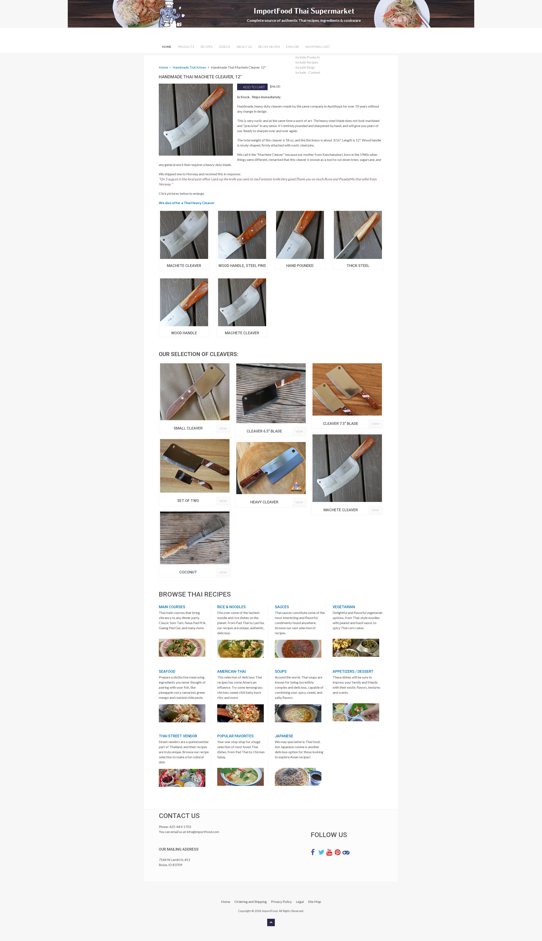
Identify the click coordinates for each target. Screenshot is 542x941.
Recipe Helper (269, 46)
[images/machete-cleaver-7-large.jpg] (242, 302)
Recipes (206, 46)
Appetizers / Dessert (353, 671)
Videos (224, 46)
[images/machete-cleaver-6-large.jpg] (184, 302)
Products (186, 46)
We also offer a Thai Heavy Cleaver (186, 203)
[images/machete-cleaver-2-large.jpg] (184, 235)
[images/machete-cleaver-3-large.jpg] (242, 235)
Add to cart (253, 87)
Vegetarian (344, 607)
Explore (292, 46)
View (223, 428)
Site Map (314, 902)
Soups (281, 671)
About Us (244, 46)
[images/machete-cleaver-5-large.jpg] (358, 235)
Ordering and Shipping (250, 902)
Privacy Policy (281, 902)
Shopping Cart (318, 46)
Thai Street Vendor (178, 736)
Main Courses (172, 607)
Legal (300, 902)
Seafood (167, 671)
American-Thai (231, 671)
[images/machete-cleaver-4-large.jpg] (300, 235)
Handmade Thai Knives (189, 67)
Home (166, 46)
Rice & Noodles (231, 607)
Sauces (282, 607)
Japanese (284, 736)
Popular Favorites (235, 736)
